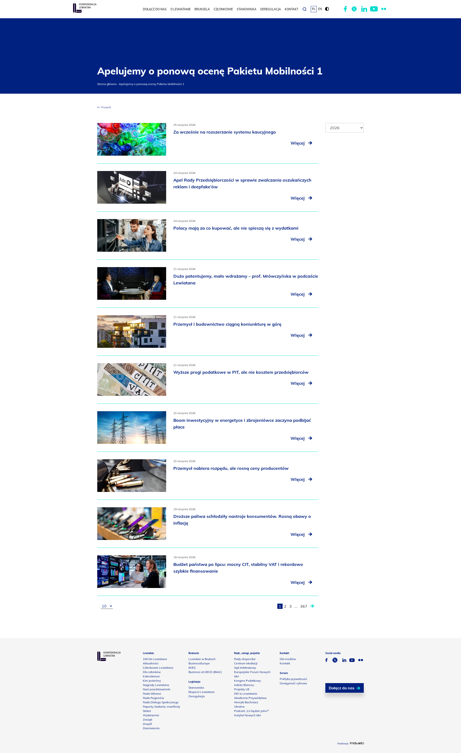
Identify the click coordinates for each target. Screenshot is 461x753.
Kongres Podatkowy (247, 680)
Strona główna (106, 84)
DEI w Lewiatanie (245, 693)
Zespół (147, 724)
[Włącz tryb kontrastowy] (327, 9)
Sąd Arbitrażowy (245, 667)
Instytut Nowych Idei (247, 715)
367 (303, 606)
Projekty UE (241, 689)
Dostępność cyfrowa (293, 683)
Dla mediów (288, 659)
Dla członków (152, 672)
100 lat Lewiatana (155, 659)
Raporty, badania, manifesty (161, 706)
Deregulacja (270, 9)
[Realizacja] (357, 743)
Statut (147, 711)
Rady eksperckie (245, 659)
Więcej (298, 143)
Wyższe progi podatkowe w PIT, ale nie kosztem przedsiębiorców (241, 372)
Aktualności (150, 663)
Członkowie (223, 9)
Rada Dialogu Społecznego (161, 702)
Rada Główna (152, 693)
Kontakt (291, 9)
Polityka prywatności (293, 679)
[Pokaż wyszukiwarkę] (304, 9)
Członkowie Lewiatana (158, 667)
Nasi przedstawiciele (156, 689)
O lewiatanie (180, 9)
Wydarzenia (151, 715)
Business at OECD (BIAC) (205, 672)
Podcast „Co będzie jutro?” (251, 711)
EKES (191, 667)
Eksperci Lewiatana (201, 692)
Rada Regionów (153, 698)
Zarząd (147, 719)
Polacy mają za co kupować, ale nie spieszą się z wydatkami (235, 228)
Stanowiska (246, 9)
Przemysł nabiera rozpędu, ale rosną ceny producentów (231, 468)
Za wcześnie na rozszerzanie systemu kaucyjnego (224, 132)
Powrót (106, 107)
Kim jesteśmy (152, 680)
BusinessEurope (199, 663)
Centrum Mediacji (245, 663)
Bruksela (202, 9)
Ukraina (239, 706)
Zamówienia (151, 728)
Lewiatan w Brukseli (201, 659)
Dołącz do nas (155, 9)
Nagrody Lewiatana (156, 685)
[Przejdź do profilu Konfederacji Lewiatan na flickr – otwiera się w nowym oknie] (383, 9)
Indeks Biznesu (244, 685)
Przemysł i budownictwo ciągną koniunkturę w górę (227, 324)
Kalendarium (151, 676)
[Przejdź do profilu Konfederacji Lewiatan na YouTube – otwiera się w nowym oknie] (374, 9)
